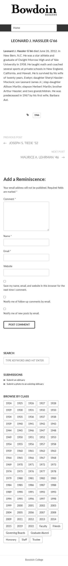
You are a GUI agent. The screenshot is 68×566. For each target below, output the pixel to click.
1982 (42, 478)
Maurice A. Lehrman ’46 (43, 157)
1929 (9, 410)
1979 (9, 478)
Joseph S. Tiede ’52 (20, 143)
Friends (56, 526)
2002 (42, 505)
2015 (9, 526)
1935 (20, 417)
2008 (53, 512)
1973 (53, 465)
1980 (20, 478)
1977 (42, 471)
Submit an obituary (16, 380)
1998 (53, 499)
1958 (53, 444)
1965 (20, 458)
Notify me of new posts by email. (21, 313)
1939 (9, 424)
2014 (53, 519)
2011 (20, 519)
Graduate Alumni (40, 533)
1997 (42, 499)
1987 (42, 485)
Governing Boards (15, 533)
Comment (9, 199)
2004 (9, 512)
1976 (31, 471)
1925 (20, 403)
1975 (20, 471)
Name (7, 236)
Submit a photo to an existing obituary (25, 384)
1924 (9, 403)
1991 (31, 492)
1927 (42, 403)
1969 (9, 465)
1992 (42, 492)
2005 (20, 512)
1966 (36, 115)
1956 (31, 444)
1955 (20, 444)
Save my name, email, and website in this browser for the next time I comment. (34, 288)
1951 (31, 437)
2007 (42, 512)
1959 (9, 451)
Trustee (36, 540)
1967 (42, 458)
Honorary (11, 540)
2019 (20, 526)
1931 (31, 410)
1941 (31, 424)
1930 (20, 410)
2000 (20, 505)
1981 (31, 478)
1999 (9, 505)
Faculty (43, 526)
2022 (31, 526)
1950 (20, 437)
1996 (31, 499)
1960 (20, 451)
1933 (53, 410)
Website (7, 266)
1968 (53, 458)
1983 (53, 478)
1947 (42, 430)
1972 (42, 465)
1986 (31, 485)
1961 (31, 451)
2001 (31, 505)
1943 (53, 424)
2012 (31, 519)
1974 (9, 471)
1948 (53, 430)
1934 (9, 417)
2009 (9, 519)
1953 (53, 437)
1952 (42, 437)
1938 (53, 417)
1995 (20, 499)
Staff (24, 540)
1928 (53, 403)
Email (7, 251)
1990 (20, 492)
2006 (31, 512)
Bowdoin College (34, 560)
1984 (9, 485)
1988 (53, 485)
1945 (20, 430)
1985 (20, 485)
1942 (42, 424)
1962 (42, 451)
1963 (53, 451)
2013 (42, 519)
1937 (42, 417)
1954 (9, 444)
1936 (31, 417)
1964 (9, 458)
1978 (53, 471)
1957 (42, 444)
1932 (42, 410)
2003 (53, 505)
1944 (9, 430)
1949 (9, 437)
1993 (53, 492)
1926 (31, 403)
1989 (9, 492)
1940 (20, 424)
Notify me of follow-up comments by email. (27, 301)
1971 (31, 465)
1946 (31, 430)
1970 (20, 465)
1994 (9, 499)
